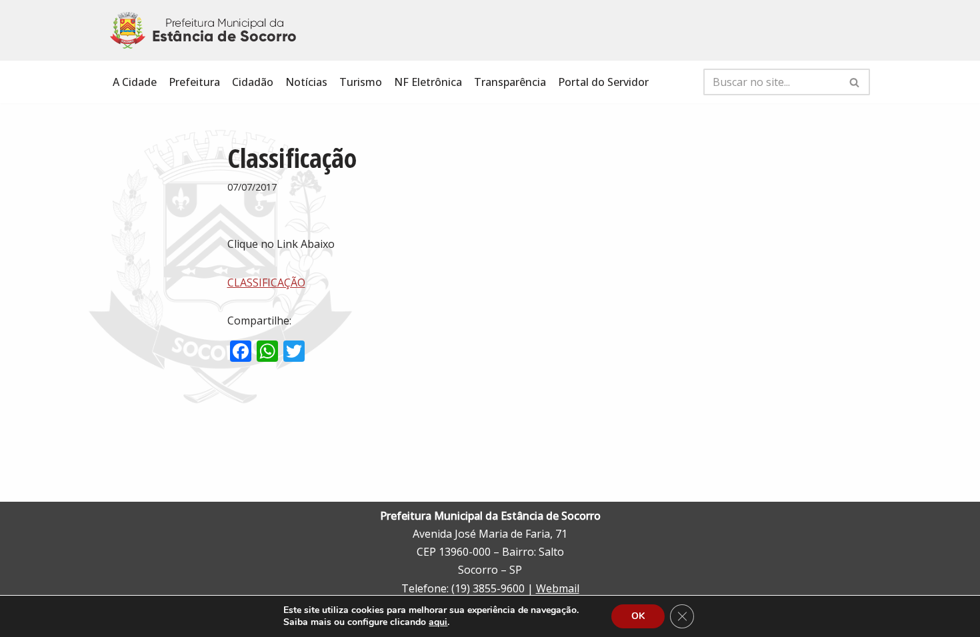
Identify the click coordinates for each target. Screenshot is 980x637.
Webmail (557, 588)
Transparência (510, 82)
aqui (438, 622)
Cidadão (252, 82)
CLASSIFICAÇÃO (266, 282)
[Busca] (855, 82)
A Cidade (135, 82)
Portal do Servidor (603, 82)
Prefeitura (194, 82)
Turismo (360, 82)
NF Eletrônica (428, 82)
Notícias (306, 82)
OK (638, 616)
